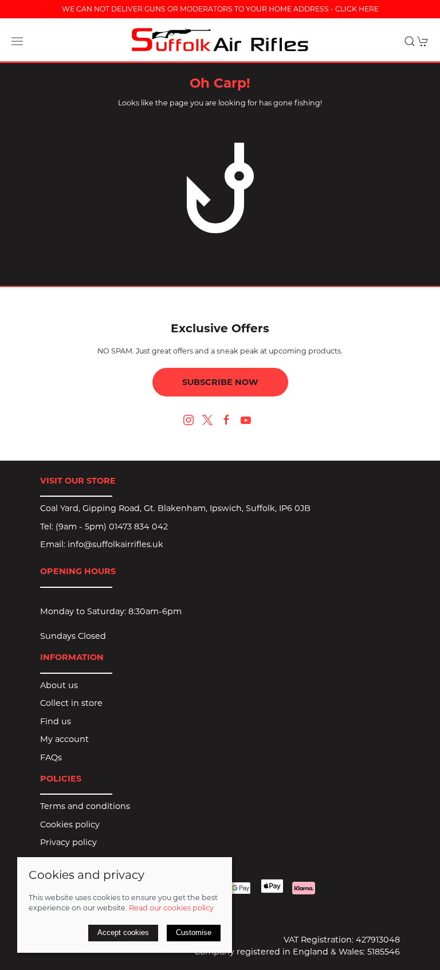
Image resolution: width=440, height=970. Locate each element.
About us (59, 685)
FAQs (51, 757)
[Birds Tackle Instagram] (188, 420)
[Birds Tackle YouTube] (246, 420)
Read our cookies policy (171, 908)
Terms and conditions (85, 806)
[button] (17, 41)
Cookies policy (70, 824)
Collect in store (71, 703)
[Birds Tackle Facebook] (226, 420)
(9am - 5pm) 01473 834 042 (112, 526)
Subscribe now (220, 382)
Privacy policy (68, 842)
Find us (55, 721)
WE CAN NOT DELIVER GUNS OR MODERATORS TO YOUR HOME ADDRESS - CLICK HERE (220, 9)
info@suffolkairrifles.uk (115, 544)
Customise (193, 932)
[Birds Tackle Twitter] (207, 419)
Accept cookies (123, 932)
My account (64, 739)
